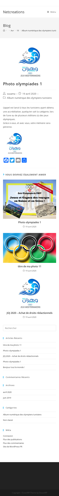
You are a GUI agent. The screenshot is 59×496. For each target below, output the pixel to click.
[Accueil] (4, 30)
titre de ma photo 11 (29, 266)
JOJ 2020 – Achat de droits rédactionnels (29, 313)
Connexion (8, 436)
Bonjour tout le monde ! (14, 367)
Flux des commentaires (13, 443)
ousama (11, 93)
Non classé (8, 420)
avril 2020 (7, 392)
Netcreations (13, 11)
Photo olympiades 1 (29, 222)
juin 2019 (7, 397)
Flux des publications (12, 439)
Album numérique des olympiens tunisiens (29, 97)
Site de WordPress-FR (12, 446)
